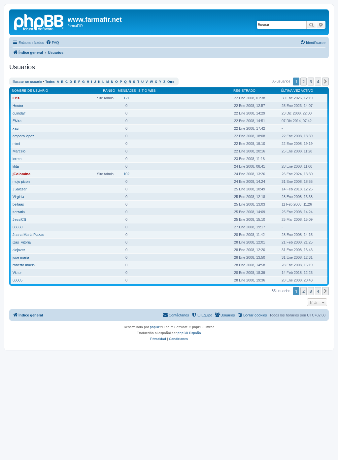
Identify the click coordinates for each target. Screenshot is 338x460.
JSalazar (20, 189)
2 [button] (303, 81)
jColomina (21, 174)
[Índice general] (39, 21)
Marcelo (19, 151)
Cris (16, 98)
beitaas (18, 204)
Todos (50, 81)
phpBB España (189, 333)
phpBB (155, 327)
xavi (16, 128)
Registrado (244, 90)
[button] (325, 81)
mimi (16, 144)
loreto (17, 159)
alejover (19, 250)
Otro (170, 81)
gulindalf (19, 113)
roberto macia (24, 265)
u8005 (17, 280)
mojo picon (21, 181)
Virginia (18, 197)
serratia (19, 212)
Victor (17, 273)
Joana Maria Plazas (28, 235)
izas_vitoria (22, 242)
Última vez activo (297, 90)
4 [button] (318, 81)
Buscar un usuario (27, 81)
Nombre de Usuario (30, 90)
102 (126, 174)
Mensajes (127, 90)
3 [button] (311, 81)
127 (126, 98)
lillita (16, 166)
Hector (18, 106)
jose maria (21, 257)
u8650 (17, 227)
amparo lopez (23, 136)
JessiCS (19, 219)
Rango (109, 90)
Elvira (17, 121)
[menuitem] (52, 43)
